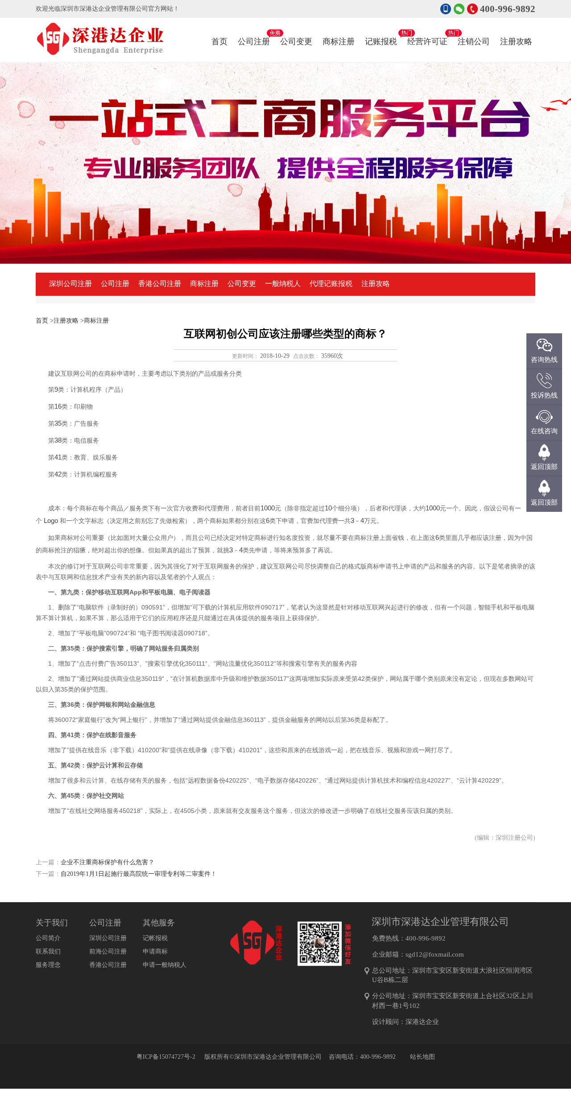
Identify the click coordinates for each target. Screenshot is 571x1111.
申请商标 (155, 951)
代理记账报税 (331, 283)
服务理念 (48, 965)
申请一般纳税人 (164, 965)
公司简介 (48, 938)
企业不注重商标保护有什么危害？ (107, 862)
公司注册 (254, 41)
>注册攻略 (64, 320)
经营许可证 (427, 41)
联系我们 (48, 951)
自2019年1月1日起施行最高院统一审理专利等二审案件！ (139, 874)
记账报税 (381, 41)
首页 (219, 41)
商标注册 (339, 41)
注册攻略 (516, 41)
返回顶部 (544, 502)
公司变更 (296, 41)
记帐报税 (155, 938)
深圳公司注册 (70, 283)
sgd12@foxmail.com (434, 954)
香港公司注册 (159, 283)
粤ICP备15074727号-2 (166, 1056)
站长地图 (422, 1056)
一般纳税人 (283, 283)
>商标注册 (94, 320)
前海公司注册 (108, 951)
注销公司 (474, 41)
